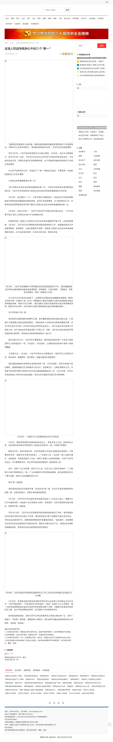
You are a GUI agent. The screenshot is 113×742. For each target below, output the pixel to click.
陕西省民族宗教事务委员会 (34, 683)
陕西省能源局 (28, 686)
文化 (33, 18)
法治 (23, 18)
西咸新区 (70, 686)
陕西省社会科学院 (11, 690)
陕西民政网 (9, 683)
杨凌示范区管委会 (88, 693)
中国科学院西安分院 (98, 686)
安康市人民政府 (61, 693)
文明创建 (75, 18)
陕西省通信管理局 (64, 690)
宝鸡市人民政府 (23, 693)
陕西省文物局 (67, 683)
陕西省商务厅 (84, 676)
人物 (60, 18)
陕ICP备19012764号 (26, 714)
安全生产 (84, 18)
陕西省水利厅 (30, 679)
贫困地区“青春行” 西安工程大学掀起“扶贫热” (96, 65)
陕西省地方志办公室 (82, 686)
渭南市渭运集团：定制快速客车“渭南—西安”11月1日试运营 (92, 57)
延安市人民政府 (36, 693)
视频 (54, 18)
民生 (17, 18)
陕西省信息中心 (50, 690)
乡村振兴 (101, 18)
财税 (49, 18)
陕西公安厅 (19, 683)
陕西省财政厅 (75, 679)
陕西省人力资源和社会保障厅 (92, 679)
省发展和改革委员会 (31, 676)
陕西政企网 (44, 737)
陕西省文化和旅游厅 (98, 676)
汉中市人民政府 (74, 693)
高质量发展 (35, 24)
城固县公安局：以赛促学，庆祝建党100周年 (95, 132)
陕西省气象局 (77, 690)
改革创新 (9, 24)
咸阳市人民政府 (10, 693)
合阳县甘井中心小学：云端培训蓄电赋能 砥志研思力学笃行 (92, 128)
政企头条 (67, 18)
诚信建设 (26, 24)
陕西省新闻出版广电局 (53, 683)
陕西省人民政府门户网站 (13, 676)
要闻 (12, 18)
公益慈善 (17, 24)
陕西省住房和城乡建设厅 (59, 679)
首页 (6, 43)
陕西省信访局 (78, 683)
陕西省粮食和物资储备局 (13, 686)
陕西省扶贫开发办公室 (93, 683)
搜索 (67, 10)
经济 (28, 18)
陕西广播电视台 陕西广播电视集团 (31, 690)
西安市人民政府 (89, 690)
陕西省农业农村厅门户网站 (14, 679)
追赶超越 (92, 18)
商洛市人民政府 (49, 693)
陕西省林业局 (73, 676)
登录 (106, 2)
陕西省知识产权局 (59, 686)
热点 (7, 18)
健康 (44, 18)
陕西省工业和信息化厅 (59, 676)
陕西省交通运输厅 (43, 679)
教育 (39, 18)
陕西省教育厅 (44, 676)
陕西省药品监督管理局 (43, 686)
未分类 (81, 173)
